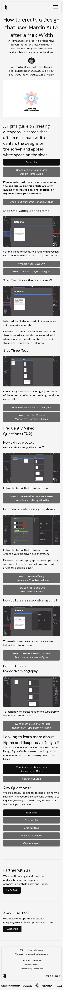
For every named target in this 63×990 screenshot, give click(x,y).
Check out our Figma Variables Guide (31, 202)
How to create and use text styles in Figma (31, 589)
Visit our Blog (31, 828)
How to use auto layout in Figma (31, 271)
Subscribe (31, 162)
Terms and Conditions (31, 960)
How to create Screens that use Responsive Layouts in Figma (32, 655)
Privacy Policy (31, 964)
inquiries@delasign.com (37, 954)
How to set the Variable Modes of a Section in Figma (31, 417)
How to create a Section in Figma (31, 407)
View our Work (31, 843)
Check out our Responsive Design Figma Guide (31, 171)
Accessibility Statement (32, 968)
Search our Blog (31, 778)
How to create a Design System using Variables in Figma (31, 578)
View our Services (31, 835)
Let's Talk (11, 890)
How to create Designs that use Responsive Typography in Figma (31, 725)
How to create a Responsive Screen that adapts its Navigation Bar (31, 498)
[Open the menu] (56, 7)
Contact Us (31, 820)
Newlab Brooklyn (35, 950)
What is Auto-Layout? (31, 263)
